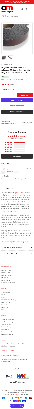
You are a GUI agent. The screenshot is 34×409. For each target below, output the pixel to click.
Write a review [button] (17, 156)
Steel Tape (4, 278)
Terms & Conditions (7, 319)
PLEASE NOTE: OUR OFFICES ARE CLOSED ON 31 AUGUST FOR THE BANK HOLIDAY (17, 2)
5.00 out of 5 (22, 136)
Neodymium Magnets (8, 283)
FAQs (3, 295)
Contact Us (4, 307)
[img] (4, 169)
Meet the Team (6, 302)
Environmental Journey (8, 300)
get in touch (12, 123)
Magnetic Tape (6, 275)
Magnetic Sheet (6, 270)
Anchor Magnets (6, 64)
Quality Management (7, 334)
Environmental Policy (8, 332)
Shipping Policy (6, 324)
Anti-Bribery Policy (7, 322)
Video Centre (5, 310)
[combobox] (17, 16)
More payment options (17, 105)
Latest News (5, 305)
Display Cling (5, 280)
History (3, 297)
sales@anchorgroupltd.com (10, 355)
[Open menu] (30, 9)
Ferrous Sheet (5, 273)
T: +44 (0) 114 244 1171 (8, 351)
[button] (5, 84)
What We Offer (5, 292)
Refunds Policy (6, 327)
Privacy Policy (5, 329)
